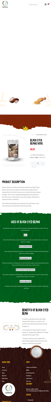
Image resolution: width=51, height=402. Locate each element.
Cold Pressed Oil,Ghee (31, 367)
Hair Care (28, 381)
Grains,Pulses (29, 378)
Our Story (4, 370)
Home (31, 134)
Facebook (30, 400)
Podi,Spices (29, 375)
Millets (27, 370)
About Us (4, 375)
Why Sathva (5, 378)
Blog (3, 381)
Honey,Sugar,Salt (30, 373)
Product (34, 134)
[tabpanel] (13, 150)
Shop (3, 373)
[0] (48, 4)
